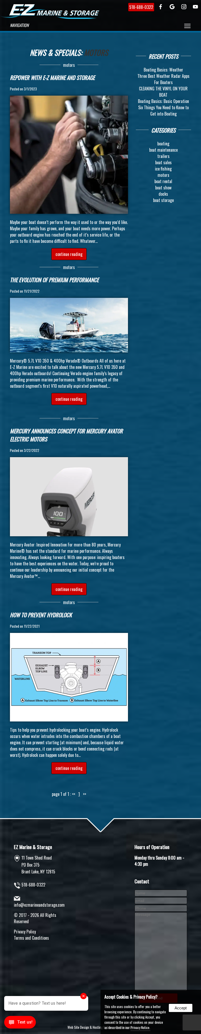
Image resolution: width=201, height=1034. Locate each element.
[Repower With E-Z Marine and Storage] (69, 212)
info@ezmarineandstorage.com (39, 905)
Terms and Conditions (31, 938)
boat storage (163, 200)
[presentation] (160, 7)
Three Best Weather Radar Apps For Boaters (163, 79)
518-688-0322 (33, 885)
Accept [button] (181, 1008)
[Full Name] (161, 892)
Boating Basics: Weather (163, 70)
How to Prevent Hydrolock (41, 615)
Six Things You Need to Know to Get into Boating (163, 110)
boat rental (163, 181)
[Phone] (161, 908)
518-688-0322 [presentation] (141, 7)
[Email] (161, 900)
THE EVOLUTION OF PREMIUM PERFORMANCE (54, 280)
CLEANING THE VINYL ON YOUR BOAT (163, 91)
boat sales (163, 162)
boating (163, 143)
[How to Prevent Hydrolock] (69, 719)
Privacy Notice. (140, 1027)
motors (69, 65)
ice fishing (163, 169)
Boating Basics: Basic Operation (163, 101)
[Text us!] (20, 1023)
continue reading (68, 254)
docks (163, 194)
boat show (163, 187)
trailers (163, 156)
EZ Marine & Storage (33, 847)
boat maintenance (163, 150)
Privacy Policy (25, 931)
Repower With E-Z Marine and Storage (52, 77)
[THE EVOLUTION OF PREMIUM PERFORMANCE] (69, 350)
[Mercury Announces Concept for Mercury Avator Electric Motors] (69, 534)
